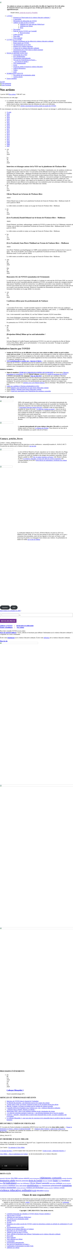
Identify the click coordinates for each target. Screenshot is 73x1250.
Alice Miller (14, 1178)
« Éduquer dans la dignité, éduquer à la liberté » (21, 1109)
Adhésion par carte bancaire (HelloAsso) (32, 24)
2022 (8, 120)
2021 (8, 122)
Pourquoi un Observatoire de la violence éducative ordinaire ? (31, 17)
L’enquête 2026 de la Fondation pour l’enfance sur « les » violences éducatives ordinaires (33, 1108)
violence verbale (59, 1188)
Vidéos (15, 70)
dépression (45, 1180)
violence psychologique (35, 1188)
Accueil (2, 82)
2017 (8, 129)
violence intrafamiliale (8, 1188)
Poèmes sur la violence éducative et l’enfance (20, 1229)
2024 (8, 117)
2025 (8, 115)
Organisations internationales (22, 58)
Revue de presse (25, 33)
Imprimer (5, 607)
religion (17, 1185)
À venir (9, 112)
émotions (46, 1190)
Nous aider (16, 36)
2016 (8, 131)
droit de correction (22, 1181)
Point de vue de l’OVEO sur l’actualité (25, 31)
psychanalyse (4, 1185)
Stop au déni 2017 (36, 376)
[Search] (20, 615)
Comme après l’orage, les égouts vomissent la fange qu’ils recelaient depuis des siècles (32, 1104)
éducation (40, 1190)
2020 (8, 124)
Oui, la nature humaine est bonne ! (43, 457)
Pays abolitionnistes (19, 56)
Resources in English (19, 51)
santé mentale (23, 1185)
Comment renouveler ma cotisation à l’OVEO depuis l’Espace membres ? (29, 1214)
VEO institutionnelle (19, 63)
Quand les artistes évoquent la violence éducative (28, 66)
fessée (55, 1180)
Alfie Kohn (7, 1178)
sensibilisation (33, 1185)
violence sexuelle (48, 1187)
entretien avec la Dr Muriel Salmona (34, 382)
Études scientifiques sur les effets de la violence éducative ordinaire (33, 41)
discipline (69, 1178)
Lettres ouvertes (18, 34)
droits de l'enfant (35, 1180)
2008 (8, 144)
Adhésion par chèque (26, 26)
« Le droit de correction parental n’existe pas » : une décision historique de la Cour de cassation (35, 1113)
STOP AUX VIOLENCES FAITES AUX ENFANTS (36, 372)
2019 (8, 126)
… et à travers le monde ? (21, 61)
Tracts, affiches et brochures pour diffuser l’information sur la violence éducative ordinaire (33, 1234)
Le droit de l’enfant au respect (46, 409)
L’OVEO (9, 16)
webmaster (66, 1202)
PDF (14, 607)
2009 (8, 142)
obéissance (26, 1183)
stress (40, 1185)
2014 (8, 134)
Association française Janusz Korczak (30, 407)
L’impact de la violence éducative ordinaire (26, 48)
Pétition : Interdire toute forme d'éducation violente (26, 389)
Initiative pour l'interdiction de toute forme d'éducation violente (30, 388)
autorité (26, 1178)
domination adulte (7, 1180)
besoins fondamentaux (34, 1178)
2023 (8, 119)
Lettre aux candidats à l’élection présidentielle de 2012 (23, 386)
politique (59, 1183)
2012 (8, 137)
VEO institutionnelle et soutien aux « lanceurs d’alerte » (24, 361)
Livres (15, 65)
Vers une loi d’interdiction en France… (25, 60)
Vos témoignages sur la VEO (22, 44)
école (34, 1190)
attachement (20, 1178)
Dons (21, 28)
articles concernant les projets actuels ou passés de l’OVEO (38, 106)
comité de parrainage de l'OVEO (57, 374)
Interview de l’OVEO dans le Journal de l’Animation (22, 1101)
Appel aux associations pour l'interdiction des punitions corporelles (31, 391)
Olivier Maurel (35, 1183)
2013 (8, 136)
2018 (8, 127)
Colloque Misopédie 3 (15, 1090)
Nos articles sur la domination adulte (24, 75)
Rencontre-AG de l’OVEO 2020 (16, 1230)
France (59, 1180)
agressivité (2, 1178)
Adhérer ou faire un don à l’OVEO (23, 22)
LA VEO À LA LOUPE (14, 39)
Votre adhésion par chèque (15, 1239)
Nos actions (16, 29)
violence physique (21, 1187)
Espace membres (12, 78)
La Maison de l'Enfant (41, 428)
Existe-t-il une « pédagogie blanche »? (54, 1151)
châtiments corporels (51, 1177)
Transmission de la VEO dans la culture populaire (28, 50)
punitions (11, 1185)
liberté (1, 1183)
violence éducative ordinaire (16, 1190)
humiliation (66, 1181)
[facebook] (5, 85)
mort (22, 1183)
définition (46, 638)
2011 (8, 139)
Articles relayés (18, 77)
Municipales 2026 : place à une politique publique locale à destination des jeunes (31, 1111)
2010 (8, 141)
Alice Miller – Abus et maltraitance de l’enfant (14, 1154)
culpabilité (64, 1178)
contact (27, 1202)
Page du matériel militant (8, 632)
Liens (15, 72)
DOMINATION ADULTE (15, 73)
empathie (50, 1180)
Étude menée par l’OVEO (21, 43)
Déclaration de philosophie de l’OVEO (25, 21)
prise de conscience (67, 1183)
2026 (8, 114)
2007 (8, 146)
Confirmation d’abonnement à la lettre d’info (20, 1246)
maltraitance (11, 1183)
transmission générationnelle (52, 1185)
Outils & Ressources (19, 68)
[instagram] (5, 83)
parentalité (45, 1183)
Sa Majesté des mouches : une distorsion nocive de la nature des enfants (28, 1103)
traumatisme (67, 1185)
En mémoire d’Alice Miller (16, 1147)
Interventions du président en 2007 (10, 610)
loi (4, 1183)
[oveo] (1, 2)
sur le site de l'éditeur (34, 539)
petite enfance (53, 1183)
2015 (8, 132)
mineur (18, 1183)
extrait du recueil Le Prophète (28, 12)
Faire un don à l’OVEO (14, 1215)
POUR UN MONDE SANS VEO (17, 53)
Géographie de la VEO (20, 55)
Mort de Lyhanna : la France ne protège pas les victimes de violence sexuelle (30, 1106)
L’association (17, 19)
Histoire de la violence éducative (23, 46)
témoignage (11, 638)
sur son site (32, 446)
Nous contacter (17, 38)
